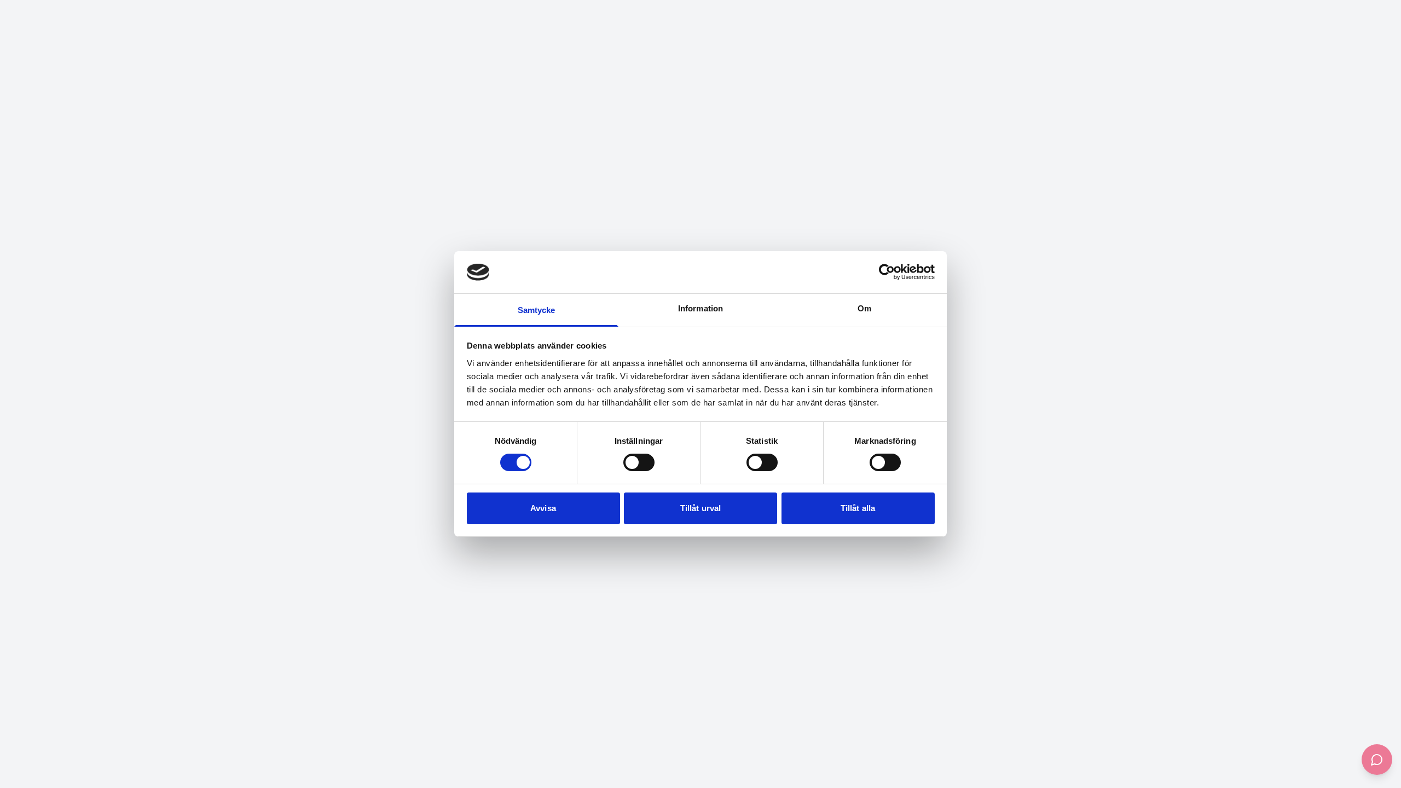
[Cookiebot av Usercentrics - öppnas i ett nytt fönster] (887, 272)
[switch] (639, 462)
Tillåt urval (700, 508)
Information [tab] (700, 308)
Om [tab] (864, 308)
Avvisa (543, 508)
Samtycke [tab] (536, 310)
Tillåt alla (858, 508)
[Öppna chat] (1377, 759)
